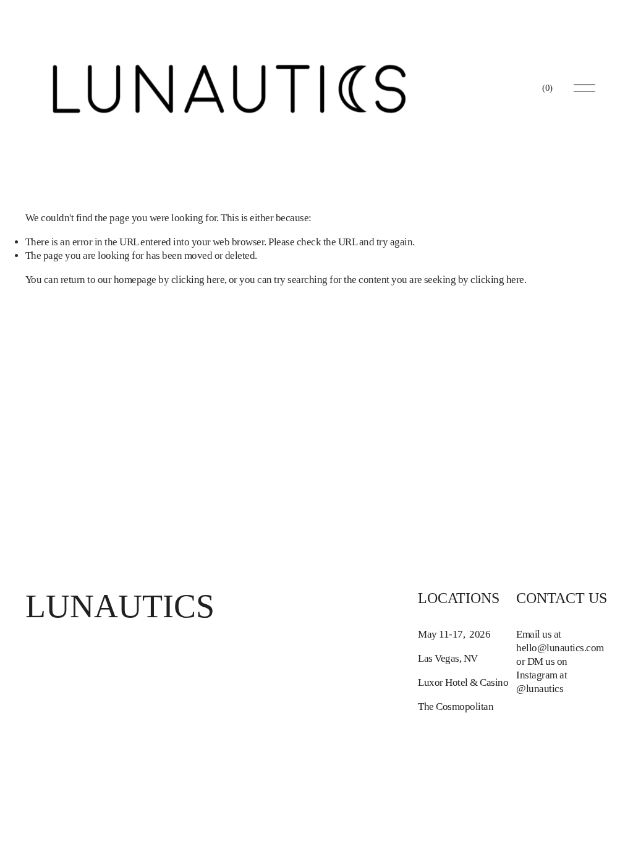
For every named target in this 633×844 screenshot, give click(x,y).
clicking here (197, 279)
